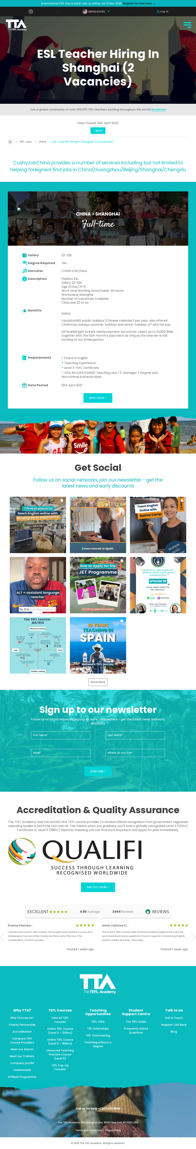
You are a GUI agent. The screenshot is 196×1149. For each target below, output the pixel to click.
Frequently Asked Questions (136, 1031)
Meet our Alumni (22, 1049)
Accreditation (22, 1032)
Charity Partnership (22, 1025)
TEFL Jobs (25, 142)
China (42, 142)
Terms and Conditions (89, 1130)
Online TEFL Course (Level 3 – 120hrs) (60, 1031)
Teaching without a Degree (97, 1044)
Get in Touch (174, 1018)
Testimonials (22, 1070)
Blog (174, 1032)
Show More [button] (98, 682)
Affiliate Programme (22, 1077)
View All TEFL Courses (60, 1020)
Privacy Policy (113, 1130)
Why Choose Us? (22, 1018)
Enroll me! (158, 109)
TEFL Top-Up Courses (60, 1067)
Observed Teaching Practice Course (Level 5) (60, 1054)
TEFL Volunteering (98, 1035)
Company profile (22, 1063)
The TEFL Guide (136, 1022)
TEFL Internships (98, 1028)
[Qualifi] (98, 857)
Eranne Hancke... (20, 925)
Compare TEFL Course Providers (22, 1040)
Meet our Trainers (22, 1056)
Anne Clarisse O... (115, 925)
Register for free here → (138, 3)
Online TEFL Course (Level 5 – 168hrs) (60, 1042)
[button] (38, 525)
